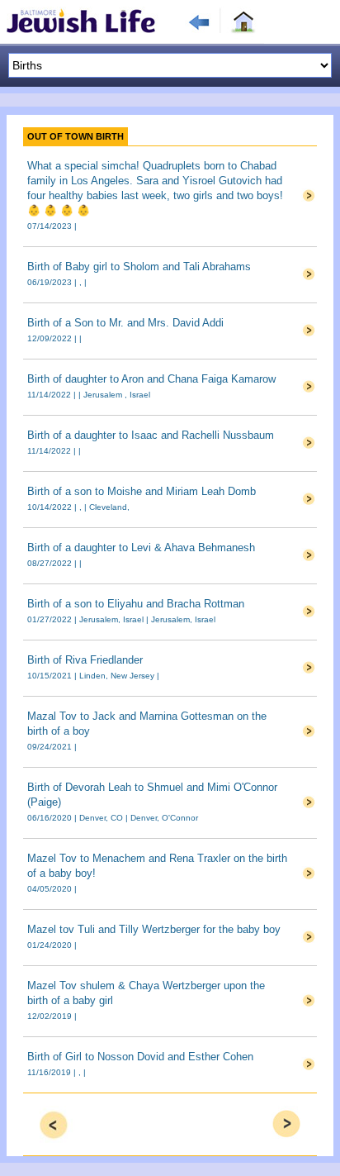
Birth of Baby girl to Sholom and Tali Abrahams (139, 266)
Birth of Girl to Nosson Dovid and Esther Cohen (140, 1056)
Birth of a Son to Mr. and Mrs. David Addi (125, 323)
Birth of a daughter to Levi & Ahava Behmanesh (141, 547)
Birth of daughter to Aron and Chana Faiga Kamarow (151, 379)
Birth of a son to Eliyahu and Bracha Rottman (135, 604)
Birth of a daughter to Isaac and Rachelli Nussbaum (150, 435)
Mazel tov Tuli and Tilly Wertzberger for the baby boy (154, 929)
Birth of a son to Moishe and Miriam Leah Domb (141, 491)
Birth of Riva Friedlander (85, 660)
